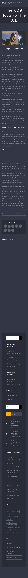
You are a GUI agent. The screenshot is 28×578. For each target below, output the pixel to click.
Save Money (18, 527)
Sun (8, 532)
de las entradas (13, 547)
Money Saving (10, 522)
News (20, 214)
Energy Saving (10, 514)
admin (6, 214)
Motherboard (10, 527)
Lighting (16, 516)
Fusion (17, 514)
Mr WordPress (11, 379)
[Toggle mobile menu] (25, 5)
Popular (8, 414)
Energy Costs (15, 511)
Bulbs (8, 508)
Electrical (14, 508)
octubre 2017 (11, 399)
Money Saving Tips (11, 524)
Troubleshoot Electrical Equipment (15, 433)
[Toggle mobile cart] (22, 5)
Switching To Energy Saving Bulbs (15, 442)
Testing (12, 532)
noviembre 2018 (12, 395)
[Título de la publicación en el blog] (8, 424)
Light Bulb (9, 516)
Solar (8, 529)
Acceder (9, 543)
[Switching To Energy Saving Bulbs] (8, 443)
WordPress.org (11, 557)
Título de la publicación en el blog (16, 421)
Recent (14, 414)
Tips (17, 532)
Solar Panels (14, 529)
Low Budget (10, 519)
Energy (8, 511)
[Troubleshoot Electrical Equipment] (8, 434)
